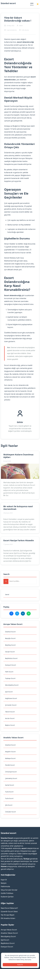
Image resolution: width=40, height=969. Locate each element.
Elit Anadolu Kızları (8, 918)
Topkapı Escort (10, 678)
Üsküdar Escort (10, 812)
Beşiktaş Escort (10, 645)
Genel (7, 594)
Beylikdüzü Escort (11, 658)
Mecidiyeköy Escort (11, 685)
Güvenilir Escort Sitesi (9, 911)
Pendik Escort (10, 765)
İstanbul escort (8, 3)
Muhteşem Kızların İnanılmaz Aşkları (18, 456)
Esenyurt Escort (10, 665)
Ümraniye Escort (11, 772)
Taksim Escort (10, 712)
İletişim (3, 883)
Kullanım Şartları (7, 897)
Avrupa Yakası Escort (9, 930)
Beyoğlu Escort (10, 638)
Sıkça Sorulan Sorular (9, 890)
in (23, 613)
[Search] (5, 581)
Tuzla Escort (9, 792)
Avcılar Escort (9, 718)
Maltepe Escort (10, 758)
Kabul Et (20, 964)
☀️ (38, 4)
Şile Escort (8, 805)
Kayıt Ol (4, 880)
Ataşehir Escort (10, 752)
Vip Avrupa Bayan (7, 915)
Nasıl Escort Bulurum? (9, 908)
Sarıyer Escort (10, 652)
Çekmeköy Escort (11, 778)
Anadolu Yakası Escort (9, 933)
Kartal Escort (9, 785)
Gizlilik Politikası (7, 893)
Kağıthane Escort (11, 698)
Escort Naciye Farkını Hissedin (18, 540)
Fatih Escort (9, 672)
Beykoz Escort (10, 725)
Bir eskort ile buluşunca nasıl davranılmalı (18, 507)
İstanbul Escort (10, 632)
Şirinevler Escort (10, 705)
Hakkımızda (5, 886)
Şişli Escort (9, 692)
